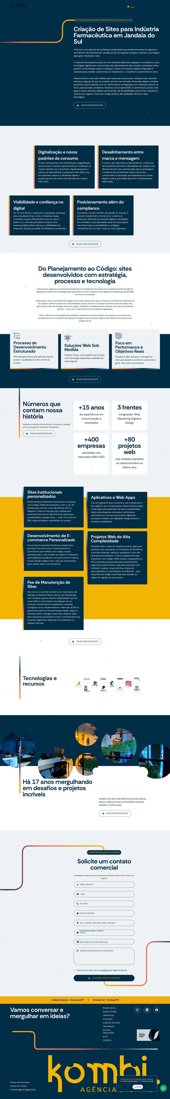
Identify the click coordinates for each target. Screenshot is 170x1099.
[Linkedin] (147, 1010)
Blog (105, 1036)
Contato (107, 1040)
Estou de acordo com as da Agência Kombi (102, 970)
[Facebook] (156, 1010)
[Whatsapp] (163, 1088)
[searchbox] (106, 942)
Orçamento (108, 1026)
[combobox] (104, 941)
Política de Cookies (18, 1086)
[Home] (18, 5)
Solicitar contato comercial (106, 978)
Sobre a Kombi (109, 1012)
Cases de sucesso (111, 1023)
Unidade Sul (108, 1015)
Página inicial (109, 1008)
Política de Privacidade (20, 1082)
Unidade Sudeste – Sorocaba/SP (67, 1000)
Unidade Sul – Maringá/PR (106, 1000)
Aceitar (137, 1087)
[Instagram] (137, 1010)
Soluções (108, 1019)
